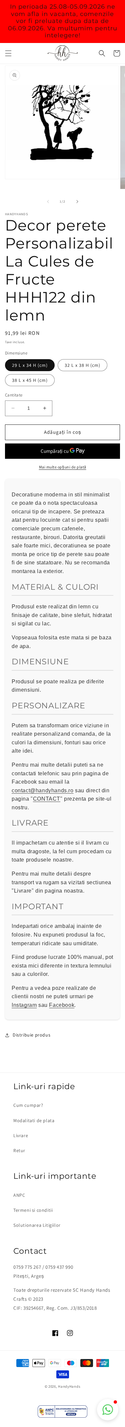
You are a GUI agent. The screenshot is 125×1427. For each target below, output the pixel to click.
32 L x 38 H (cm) (82, 365)
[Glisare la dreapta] (77, 201)
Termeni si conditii (33, 1210)
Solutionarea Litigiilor (37, 1225)
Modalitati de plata (33, 1120)
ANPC (19, 1195)
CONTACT (46, 799)
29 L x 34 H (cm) (30, 365)
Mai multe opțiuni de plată (62, 466)
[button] (8, 53)
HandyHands (69, 1386)
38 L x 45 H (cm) (30, 380)
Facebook (61, 1005)
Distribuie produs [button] (31, 1035)
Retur (19, 1150)
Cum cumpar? (28, 1105)
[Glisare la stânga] (48, 201)
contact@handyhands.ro (43, 790)
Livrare (20, 1135)
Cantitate (14, 395)
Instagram (24, 1005)
